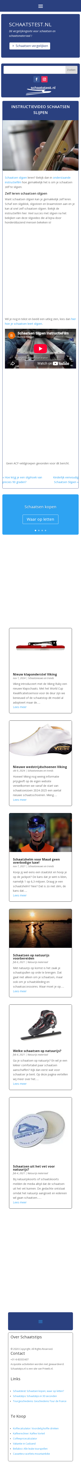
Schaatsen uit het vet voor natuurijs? (34, 1168)
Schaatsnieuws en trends (41, 678)
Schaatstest (19, 1391)
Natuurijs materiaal (38, 962)
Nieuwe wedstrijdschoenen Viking (40, 767)
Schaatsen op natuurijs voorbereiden (31, 956)
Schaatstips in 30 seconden (42, 1396)
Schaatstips (19, 1396)
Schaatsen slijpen (16, 177)
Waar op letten (40, 519)
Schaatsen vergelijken (32, 46)
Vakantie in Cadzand (24, 1443)
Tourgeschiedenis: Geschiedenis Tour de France (39, 1401)
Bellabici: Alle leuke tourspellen (30, 1448)
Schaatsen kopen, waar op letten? (45, 1391)
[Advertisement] (40, 270)
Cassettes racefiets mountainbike (31, 1453)
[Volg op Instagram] (44, 79)
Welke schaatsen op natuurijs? (37, 1051)
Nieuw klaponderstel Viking (35, 674)
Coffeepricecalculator (25, 1438)
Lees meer (20, 707)
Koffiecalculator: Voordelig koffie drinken (36, 1428)
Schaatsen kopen (40, 506)
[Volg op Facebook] (36, 79)
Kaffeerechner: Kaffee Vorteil (29, 1433)
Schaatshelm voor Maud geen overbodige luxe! (36, 861)
